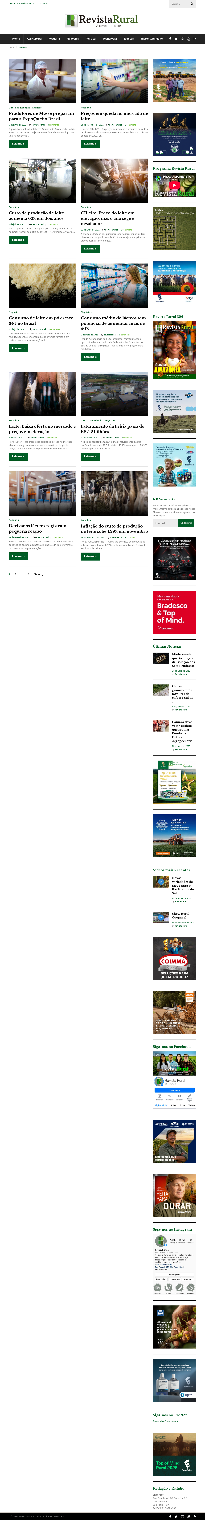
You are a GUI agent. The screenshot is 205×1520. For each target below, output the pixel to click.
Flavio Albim (181, 901)
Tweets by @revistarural (165, 1421)
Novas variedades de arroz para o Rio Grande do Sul (183, 885)
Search (192, 4)
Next (39, 575)
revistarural (38, 124)
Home (16, 38)
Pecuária (54, 38)
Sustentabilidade (152, 38)
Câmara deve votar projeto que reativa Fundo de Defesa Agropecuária (182, 731)
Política (91, 38)
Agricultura (34, 38)
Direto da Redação (19, 108)
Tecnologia (109, 38)
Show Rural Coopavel (180, 915)
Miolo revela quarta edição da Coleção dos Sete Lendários (183, 660)
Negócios (73, 38)
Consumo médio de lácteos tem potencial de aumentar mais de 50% (113, 323)
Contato (45, 3)
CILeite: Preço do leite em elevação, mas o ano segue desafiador (108, 218)
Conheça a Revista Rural (21, 3)
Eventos (129, 38)
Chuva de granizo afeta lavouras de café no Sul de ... (182, 694)
